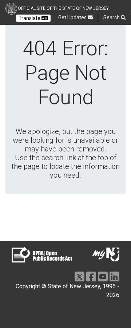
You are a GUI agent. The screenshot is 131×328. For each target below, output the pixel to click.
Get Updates (73, 17)
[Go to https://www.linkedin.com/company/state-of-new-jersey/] (114, 276)
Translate (30, 18)
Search (112, 17)
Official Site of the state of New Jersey (63, 8)
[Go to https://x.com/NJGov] (79, 276)
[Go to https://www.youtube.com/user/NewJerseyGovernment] (103, 276)
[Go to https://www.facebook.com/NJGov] (91, 276)
